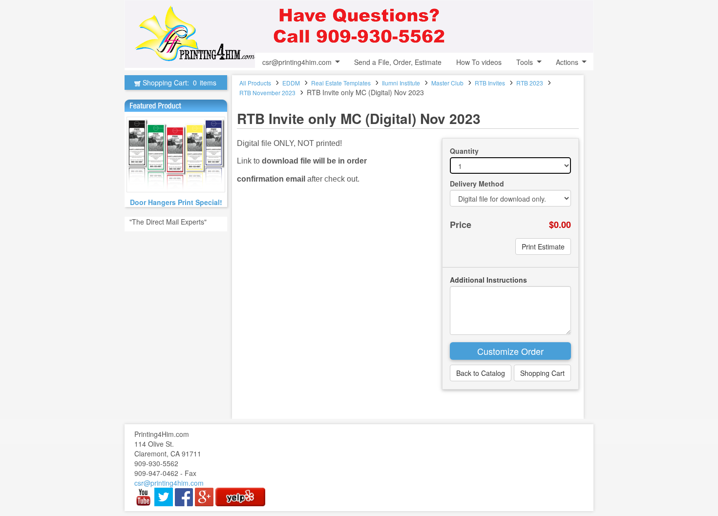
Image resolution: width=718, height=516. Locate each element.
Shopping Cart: (178, 82)
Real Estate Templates (341, 83)
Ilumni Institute (401, 83)
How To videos (479, 62)
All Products (255, 83)
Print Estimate (543, 246)
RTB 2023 (529, 83)
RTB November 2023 (267, 92)
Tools (524, 62)
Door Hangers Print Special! (176, 202)
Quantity (464, 151)
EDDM (291, 83)
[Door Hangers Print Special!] (176, 154)
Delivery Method (477, 183)
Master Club (447, 83)
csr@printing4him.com (297, 62)
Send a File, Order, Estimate (398, 62)
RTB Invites (490, 83)
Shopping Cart (542, 373)
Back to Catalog (480, 373)
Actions (567, 62)
